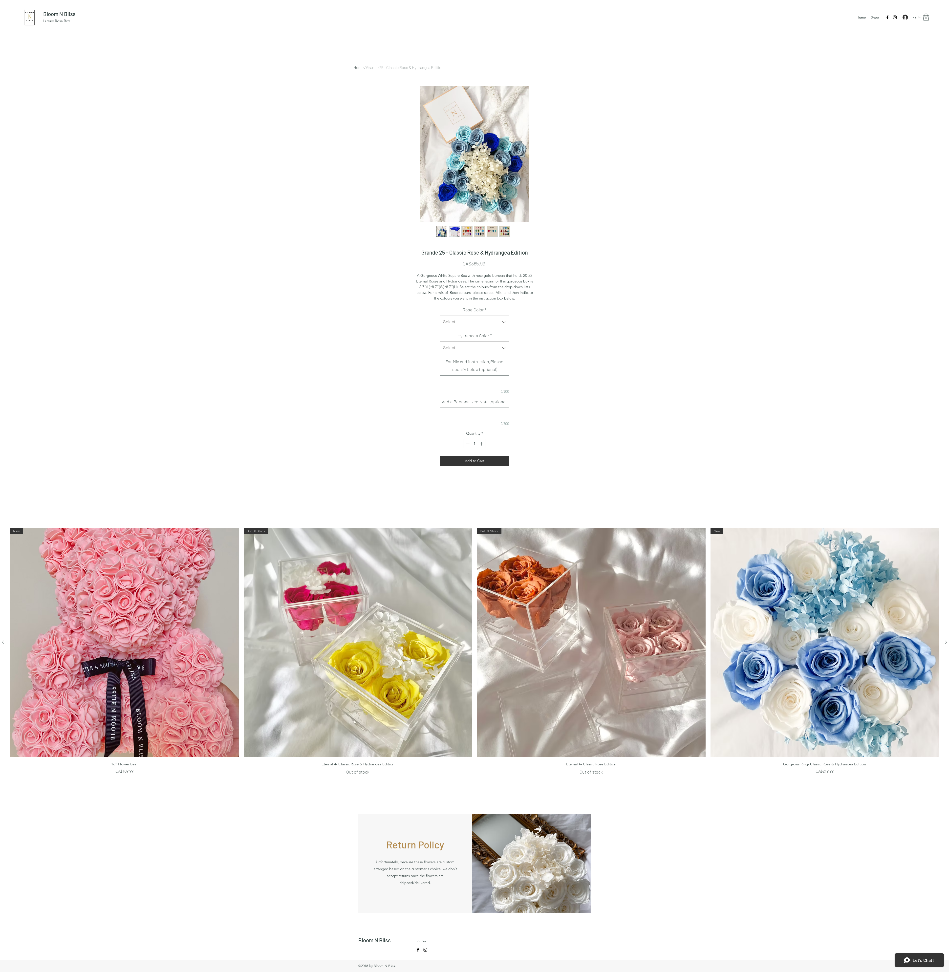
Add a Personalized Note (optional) (474, 401)
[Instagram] (894, 17)
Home (358, 67)
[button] (926, 17)
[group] (474, 652)
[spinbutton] (475, 443)
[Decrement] (467, 443)
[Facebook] (887, 17)
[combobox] (474, 322)
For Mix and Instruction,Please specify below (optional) (474, 365)
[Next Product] (946, 642)
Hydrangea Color (474, 335)
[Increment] (482, 443)
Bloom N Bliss (59, 14)
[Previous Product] (3, 642)
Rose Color (474, 309)
